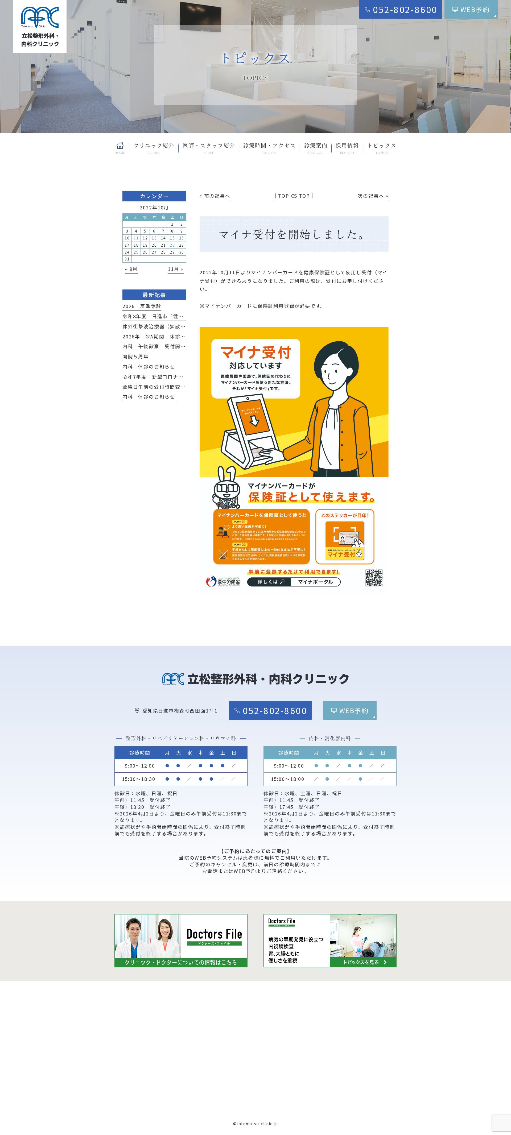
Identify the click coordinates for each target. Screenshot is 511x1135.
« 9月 (131, 268)
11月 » (176, 268)
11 (136, 238)
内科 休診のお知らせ (148, 366)
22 (172, 245)
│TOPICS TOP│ (294, 195)
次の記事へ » (373, 195)
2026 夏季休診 (141, 306)
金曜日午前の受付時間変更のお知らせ (167, 386)
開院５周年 (135, 356)
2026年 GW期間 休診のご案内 (161, 336)
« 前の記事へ (215, 195)
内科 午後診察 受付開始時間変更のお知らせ (177, 346)
